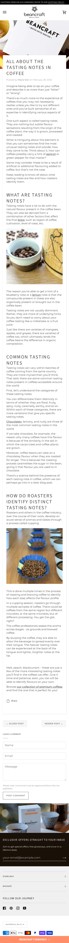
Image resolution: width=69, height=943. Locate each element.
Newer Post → (54, 723)
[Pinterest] (11, 908)
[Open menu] (8, 12)
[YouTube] (24, 908)
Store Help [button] (8, 876)
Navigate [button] (7, 886)
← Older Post (15, 723)
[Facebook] (4, 908)
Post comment (15, 795)
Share (14, 700)
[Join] (61, 857)
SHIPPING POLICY (56, 2)
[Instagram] (17, 908)
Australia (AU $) (14, 924)
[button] (34, 939)
